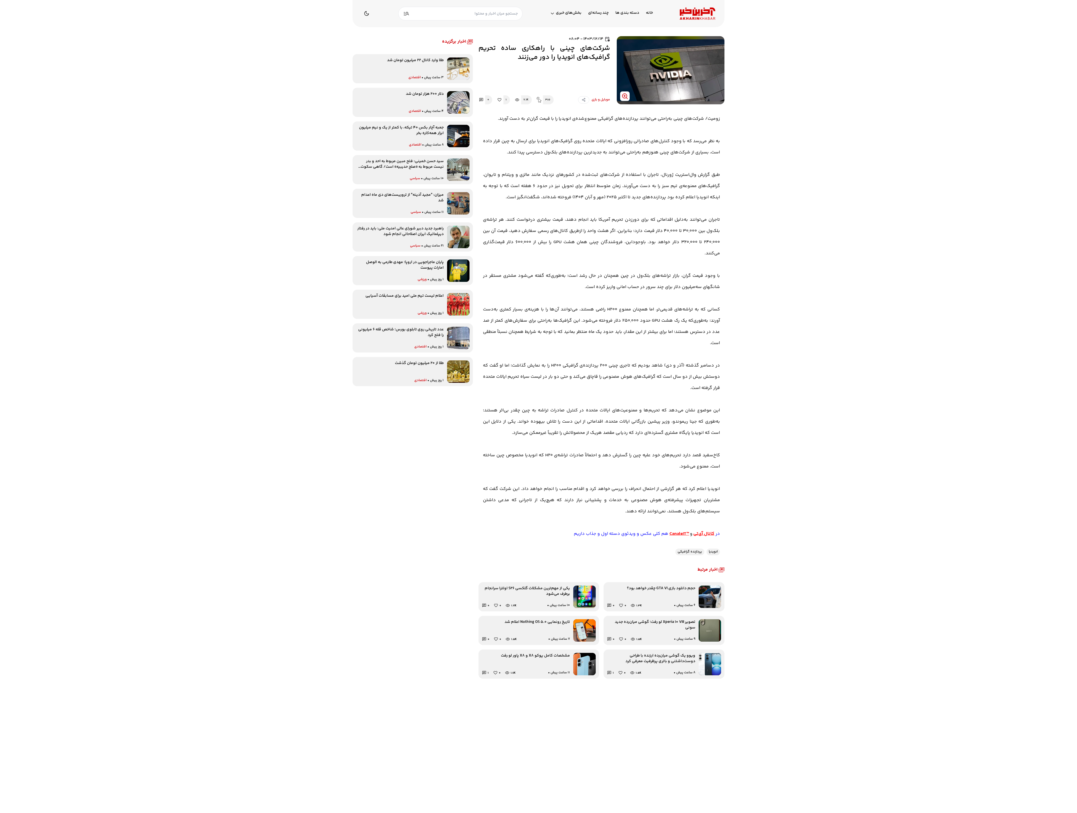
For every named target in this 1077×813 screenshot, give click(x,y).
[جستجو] (406, 13)
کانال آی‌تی (703, 533)
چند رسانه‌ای (598, 13)
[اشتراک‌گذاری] (583, 99)
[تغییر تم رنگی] (367, 13)
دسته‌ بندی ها (627, 13)
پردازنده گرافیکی (690, 551)
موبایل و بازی (601, 100)
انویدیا (713, 551)
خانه (649, 13)
